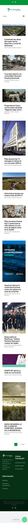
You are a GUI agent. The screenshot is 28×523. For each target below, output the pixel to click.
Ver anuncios (19, 469)
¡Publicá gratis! (19, 465)
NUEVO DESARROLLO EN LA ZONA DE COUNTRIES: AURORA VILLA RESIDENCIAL (13, 427)
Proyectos (18, 47)
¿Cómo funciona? (20, 462)
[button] (24, 519)
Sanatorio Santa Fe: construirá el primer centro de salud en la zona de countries (12, 288)
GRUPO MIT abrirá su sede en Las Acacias (12, 371)
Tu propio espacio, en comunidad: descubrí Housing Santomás (13, 76)
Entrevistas (14, 345)
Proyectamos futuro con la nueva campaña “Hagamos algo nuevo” (13, 107)
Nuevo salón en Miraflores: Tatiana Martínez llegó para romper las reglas (12, 340)
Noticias (14, 47)
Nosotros (5, 480)
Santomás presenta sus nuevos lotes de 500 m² (13, 194)
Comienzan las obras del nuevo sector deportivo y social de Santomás (12, 42)
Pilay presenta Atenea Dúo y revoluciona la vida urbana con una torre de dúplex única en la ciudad (13, 225)
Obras (18, 231)
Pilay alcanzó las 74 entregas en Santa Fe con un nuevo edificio (12, 161)
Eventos (20, 345)
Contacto (5, 488)
